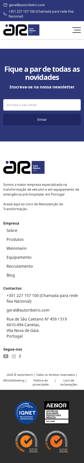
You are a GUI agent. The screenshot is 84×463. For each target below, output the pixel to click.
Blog (11, 275)
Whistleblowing (13, 380)
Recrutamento (20, 266)
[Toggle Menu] (77, 30)
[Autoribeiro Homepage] (21, 30)
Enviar (42, 119)
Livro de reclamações (68, 382)
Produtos (15, 239)
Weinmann (17, 248)
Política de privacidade (41, 382)
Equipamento (19, 257)
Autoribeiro (25, 375)
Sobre (12, 230)
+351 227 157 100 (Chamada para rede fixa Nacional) (41, 13)
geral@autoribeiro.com (27, 5)
